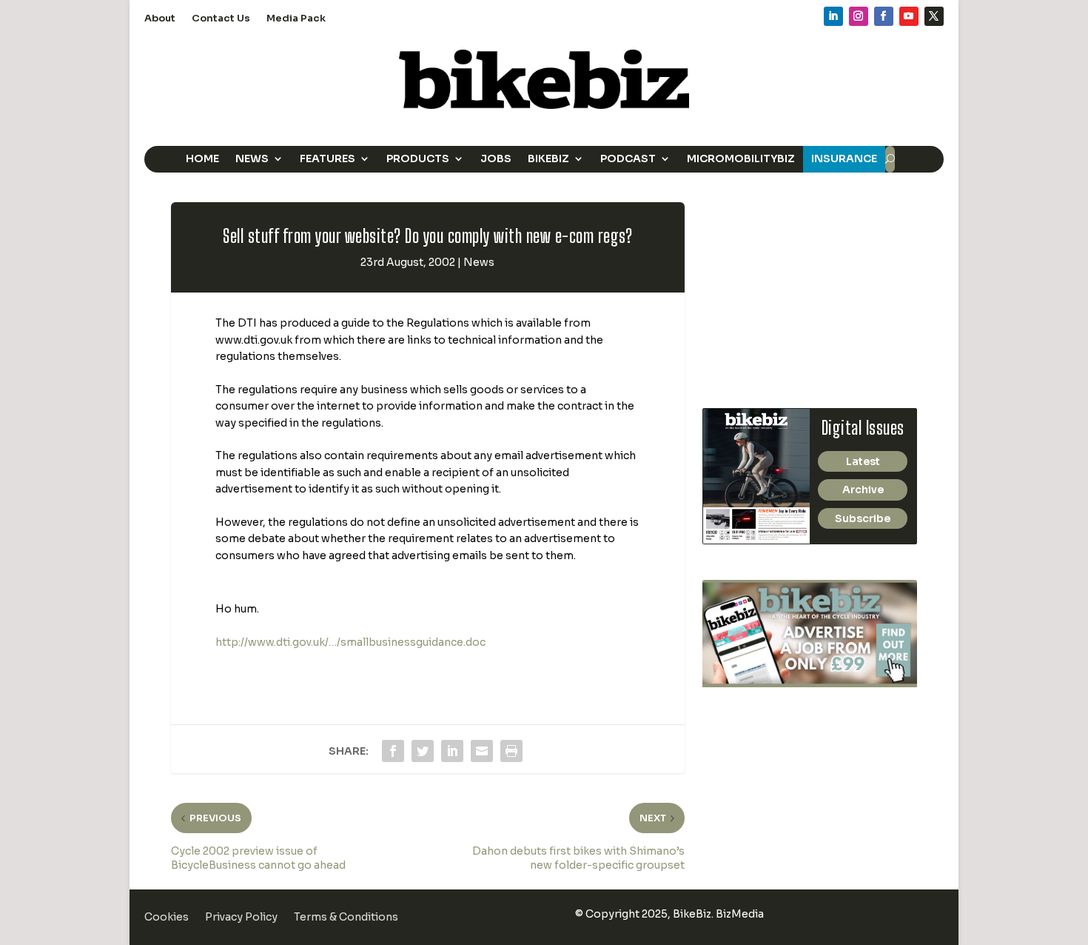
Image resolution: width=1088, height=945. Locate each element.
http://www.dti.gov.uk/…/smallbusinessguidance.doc (350, 642)
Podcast (628, 158)
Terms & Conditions (346, 918)
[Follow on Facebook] (883, 16)
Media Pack (296, 18)
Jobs (495, 158)
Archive (863, 489)
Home (202, 158)
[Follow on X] (934, 16)
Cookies (166, 918)
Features (327, 158)
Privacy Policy (241, 918)
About (159, 18)
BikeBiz (548, 158)
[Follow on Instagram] (858, 16)
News (252, 158)
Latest (863, 461)
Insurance (844, 158)
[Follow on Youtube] (909, 16)
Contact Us (221, 18)
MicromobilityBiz (741, 158)
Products (417, 158)
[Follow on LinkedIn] (833, 16)
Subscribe (862, 518)
